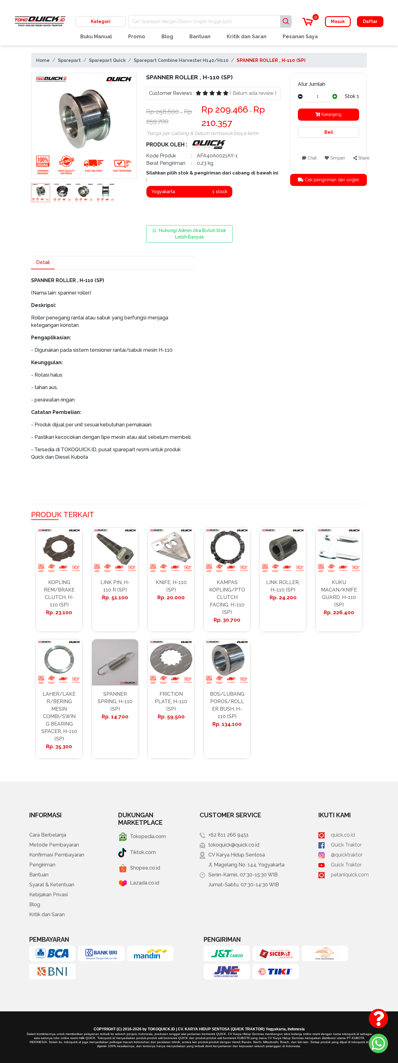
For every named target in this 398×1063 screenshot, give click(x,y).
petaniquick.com (350, 875)
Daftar (370, 21)
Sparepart (69, 60)
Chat (311, 158)
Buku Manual (96, 36)
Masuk (338, 21)
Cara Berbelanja (47, 835)
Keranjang (330, 114)
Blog (167, 36)
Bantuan (200, 36)
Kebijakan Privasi (48, 895)
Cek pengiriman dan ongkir (331, 179)
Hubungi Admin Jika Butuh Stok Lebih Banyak (192, 233)
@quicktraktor (347, 855)
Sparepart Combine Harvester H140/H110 (181, 60)
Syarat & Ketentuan (51, 885)
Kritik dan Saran (246, 36)
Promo (136, 36)
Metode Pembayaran (54, 845)
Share (363, 158)
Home (43, 60)
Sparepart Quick (107, 60)
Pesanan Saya (300, 36)
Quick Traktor (346, 845)
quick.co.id (343, 835)
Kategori (100, 21)
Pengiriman (42, 865)
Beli (328, 132)
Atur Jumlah (311, 84)
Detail (43, 262)
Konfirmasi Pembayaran (56, 855)
